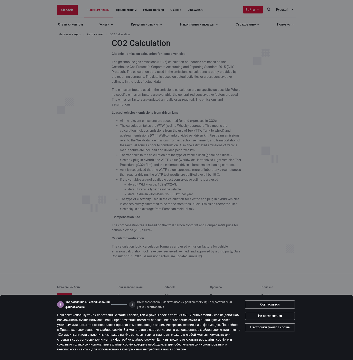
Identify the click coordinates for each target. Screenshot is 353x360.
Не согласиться (270, 316)
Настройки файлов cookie (270, 327)
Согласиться (270, 304)
